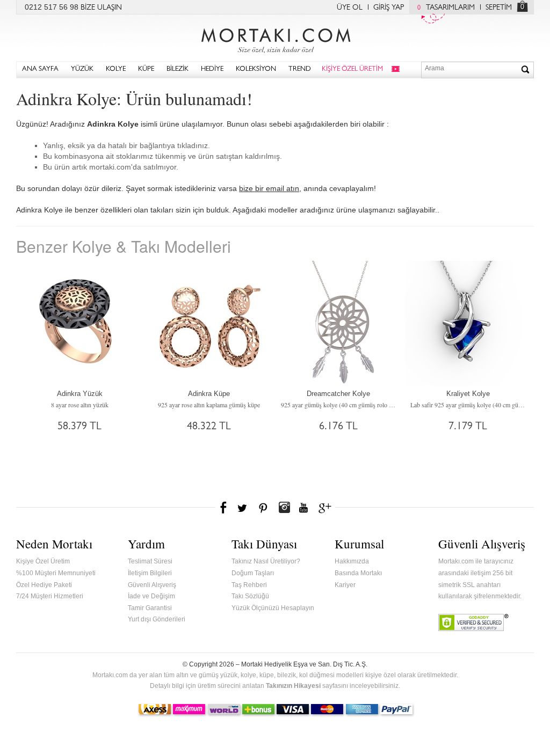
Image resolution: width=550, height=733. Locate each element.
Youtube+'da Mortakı (303, 507)
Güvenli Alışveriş (152, 585)
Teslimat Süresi (150, 561)
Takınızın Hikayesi (293, 686)
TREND (299, 69)
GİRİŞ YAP (388, 8)
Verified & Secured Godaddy (473, 622)
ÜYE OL (350, 8)
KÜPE (146, 69)
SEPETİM (499, 8)
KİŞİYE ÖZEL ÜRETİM (352, 69)
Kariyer (345, 585)
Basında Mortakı (358, 573)
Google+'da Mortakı (326, 507)
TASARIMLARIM (446, 8)
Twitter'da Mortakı (243, 507)
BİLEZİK (178, 69)
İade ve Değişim (151, 596)
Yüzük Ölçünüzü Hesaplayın (272, 608)
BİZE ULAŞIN (101, 8)
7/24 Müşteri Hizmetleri (49, 596)
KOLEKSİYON (256, 69)
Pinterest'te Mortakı (262, 507)
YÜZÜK (82, 69)
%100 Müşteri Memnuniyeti (56, 573)
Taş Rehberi (249, 585)
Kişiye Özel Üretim (43, 561)
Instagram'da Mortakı (284, 507)
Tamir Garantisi (150, 608)
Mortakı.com (275, 38)
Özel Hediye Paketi (44, 585)
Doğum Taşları (252, 573)
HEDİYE (212, 69)
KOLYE (116, 69)
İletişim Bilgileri (150, 573)
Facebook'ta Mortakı (224, 507)
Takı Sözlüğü (250, 596)
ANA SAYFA (40, 69)
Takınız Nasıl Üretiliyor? (265, 561)
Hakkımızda (352, 561)
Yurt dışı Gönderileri (156, 619)
